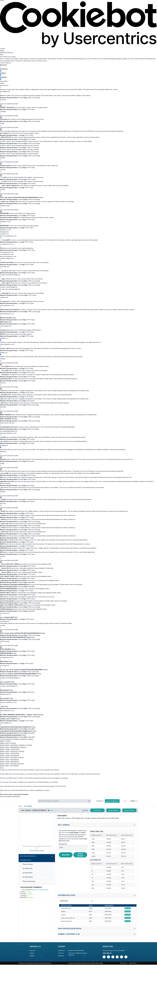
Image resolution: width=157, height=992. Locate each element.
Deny (18, 796)
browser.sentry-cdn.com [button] (7, 424)
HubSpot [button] (2, 159)
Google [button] (2, 124)
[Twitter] (117, 956)
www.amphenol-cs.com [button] (7, 315)
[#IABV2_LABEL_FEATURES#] (9, 755)
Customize (5, 796)
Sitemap (32, 955)
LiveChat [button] (2, 170)
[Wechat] (121, 956)
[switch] (0, 70)
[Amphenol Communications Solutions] (27, 801)
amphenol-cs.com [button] (5, 222)
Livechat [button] (2, 190)
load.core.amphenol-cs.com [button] (8, 703)
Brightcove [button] (3, 452)
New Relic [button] (3, 408)
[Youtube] (108, 956)
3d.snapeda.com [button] (5, 92)
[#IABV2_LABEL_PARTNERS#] (9, 761)
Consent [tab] (2, 48)
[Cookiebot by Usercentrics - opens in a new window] (78, 24)
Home (20, 806)
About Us (32, 950)
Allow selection (12, 796)
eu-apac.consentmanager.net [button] (8, 687)
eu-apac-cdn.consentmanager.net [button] (10, 276)
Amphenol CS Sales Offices (76, 950)
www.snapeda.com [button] (5, 327)
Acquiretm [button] (3, 100)
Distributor (61, 955)
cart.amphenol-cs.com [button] (6, 245)
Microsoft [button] (3, 384)
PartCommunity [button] (4, 206)
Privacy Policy (132, 963)
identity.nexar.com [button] (5, 695)
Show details (4, 81)
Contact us (99, 801)
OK (1, 796)
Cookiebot (30, 739)
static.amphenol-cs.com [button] (7, 306)
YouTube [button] (2, 557)
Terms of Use (123, 963)
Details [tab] (2, 50)
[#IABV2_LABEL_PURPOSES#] (9, 749)
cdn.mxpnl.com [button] (4, 267)
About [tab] (1, 54)
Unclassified (4, 621)
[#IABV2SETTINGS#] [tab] (6, 52)
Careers (32, 953)
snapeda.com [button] (4, 298)
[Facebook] (104, 956)
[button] (78, 234)
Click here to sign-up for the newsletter (114, 950)
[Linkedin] (112, 956)
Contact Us (61, 950)
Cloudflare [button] (3, 112)
